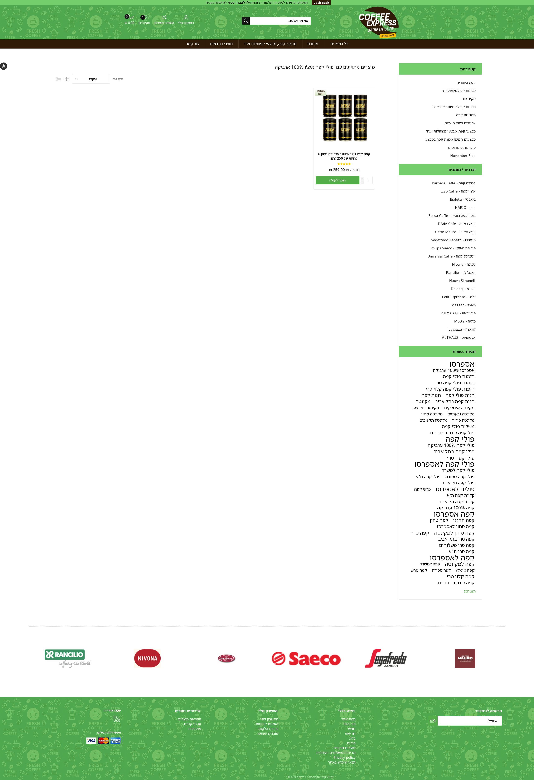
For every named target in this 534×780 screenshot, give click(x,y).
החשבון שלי (186, 22)
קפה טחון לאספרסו (456, 526)
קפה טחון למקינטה (454, 533)
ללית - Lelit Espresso (459, 296)
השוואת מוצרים (164, 22)
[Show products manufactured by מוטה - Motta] (67, 658)
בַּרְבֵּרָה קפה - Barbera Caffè (454, 183)
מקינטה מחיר (432, 414)
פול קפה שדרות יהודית (452, 433)
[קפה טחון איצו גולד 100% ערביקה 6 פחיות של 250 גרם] (344, 118)
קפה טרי (420, 533)
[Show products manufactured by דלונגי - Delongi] (385, 658)
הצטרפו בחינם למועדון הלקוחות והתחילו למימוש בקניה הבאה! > (257, 5)
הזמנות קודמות (267, 723)
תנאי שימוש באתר (341, 762)
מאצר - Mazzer (463, 304)
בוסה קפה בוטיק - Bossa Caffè (452, 215)
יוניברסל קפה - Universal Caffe (451, 256)
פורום (351, 743)
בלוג (352, 738)
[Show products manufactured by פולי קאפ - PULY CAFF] (147, 658)
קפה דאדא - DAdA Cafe (457, 223)
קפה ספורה (441, 570)
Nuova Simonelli (462, 280)
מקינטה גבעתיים (461, 414)
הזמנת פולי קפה (459, 376)
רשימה (59, 79)
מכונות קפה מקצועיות (459, 90)
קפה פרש (419, 570)
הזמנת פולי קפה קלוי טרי (450, 389)
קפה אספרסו (454, 514)
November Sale (463, 155)
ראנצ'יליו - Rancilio (461, 272)
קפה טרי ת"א (462, 551)
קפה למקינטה (460, 564)
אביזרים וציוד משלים (460, 123)
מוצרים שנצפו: (267, 733)
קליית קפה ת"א (461, 495)
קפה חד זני (464, 520)
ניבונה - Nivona (464, 264)
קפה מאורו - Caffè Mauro (455, 231)
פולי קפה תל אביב (458, 483)
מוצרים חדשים (344, 747)
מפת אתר (348, 719)
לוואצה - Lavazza (462, 329)
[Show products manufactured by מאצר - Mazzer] (226, 658)
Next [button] (30, 654)
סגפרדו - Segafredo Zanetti (453, 240)
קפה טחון (439, 520)
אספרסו (462, 364)
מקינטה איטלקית (459, 408)
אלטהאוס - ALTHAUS (459, 337)
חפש (351, 728)
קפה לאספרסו (452, 558)
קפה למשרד (430, 564)
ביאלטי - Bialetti (463, 199)
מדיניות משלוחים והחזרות (335, 752)
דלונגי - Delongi (463, 288)
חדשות (350, 733)
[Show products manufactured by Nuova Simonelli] (465, 658)
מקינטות (469, 98)
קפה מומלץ (465, 570)
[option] (465, 658)
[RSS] (116, 718)
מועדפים (194, 728)
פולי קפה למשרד (458, 470)
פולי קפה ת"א (428, 476)
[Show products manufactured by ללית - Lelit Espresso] (306, 658)
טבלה (67, 79)
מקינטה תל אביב (433, 420)
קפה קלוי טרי (461, 576)
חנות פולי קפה (460, 395)
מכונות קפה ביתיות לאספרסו (454, 106)
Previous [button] (504, 654)
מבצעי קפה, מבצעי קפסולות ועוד (451, 131)
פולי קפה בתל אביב (454, 451)
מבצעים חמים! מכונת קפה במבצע (450, 139)
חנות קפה (431, 395)
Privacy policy (344, 757)
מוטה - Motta (465, 321)
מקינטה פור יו (463, 420)
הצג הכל (469, 591)
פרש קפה (422, 489)
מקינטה (423, 401)
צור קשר (349, 723)
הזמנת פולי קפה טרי (455, 383)
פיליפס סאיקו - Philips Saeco (453, 248)
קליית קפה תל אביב (457, 501)
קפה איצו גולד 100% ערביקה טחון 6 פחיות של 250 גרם (344, 156)
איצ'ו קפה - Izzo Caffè (458, 191)
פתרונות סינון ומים (462, 147)
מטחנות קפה (466, 114)
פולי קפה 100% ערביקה (451, 445)
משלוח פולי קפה (458, 426)
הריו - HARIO (465, 207)
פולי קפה (460, 439)
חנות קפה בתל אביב (455, 401)
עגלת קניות (192, 723)
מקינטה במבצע (426, 407)
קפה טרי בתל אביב (456, 539)
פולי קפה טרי (461, 458)
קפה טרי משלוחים (457, 545)
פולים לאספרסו (455, 489)
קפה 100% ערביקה (456, 508)
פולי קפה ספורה (460, 476)
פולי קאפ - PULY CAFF (458, 313)
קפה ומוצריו (467, 82)
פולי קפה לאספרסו (444, 464)
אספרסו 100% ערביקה (454, 370)
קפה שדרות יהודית (456, 583)
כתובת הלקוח (268, 728)
